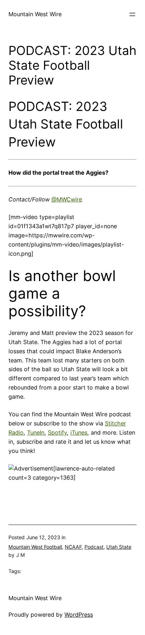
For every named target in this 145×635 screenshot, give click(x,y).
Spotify (57, 432)
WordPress (78, 614)
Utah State (118, 547)
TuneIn (35, 432)
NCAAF (73, 547)
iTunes (78, 432)
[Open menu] (132, 14)
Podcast (93, 547)
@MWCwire (66, 199)
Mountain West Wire (35, 14)
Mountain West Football (35, 547)
